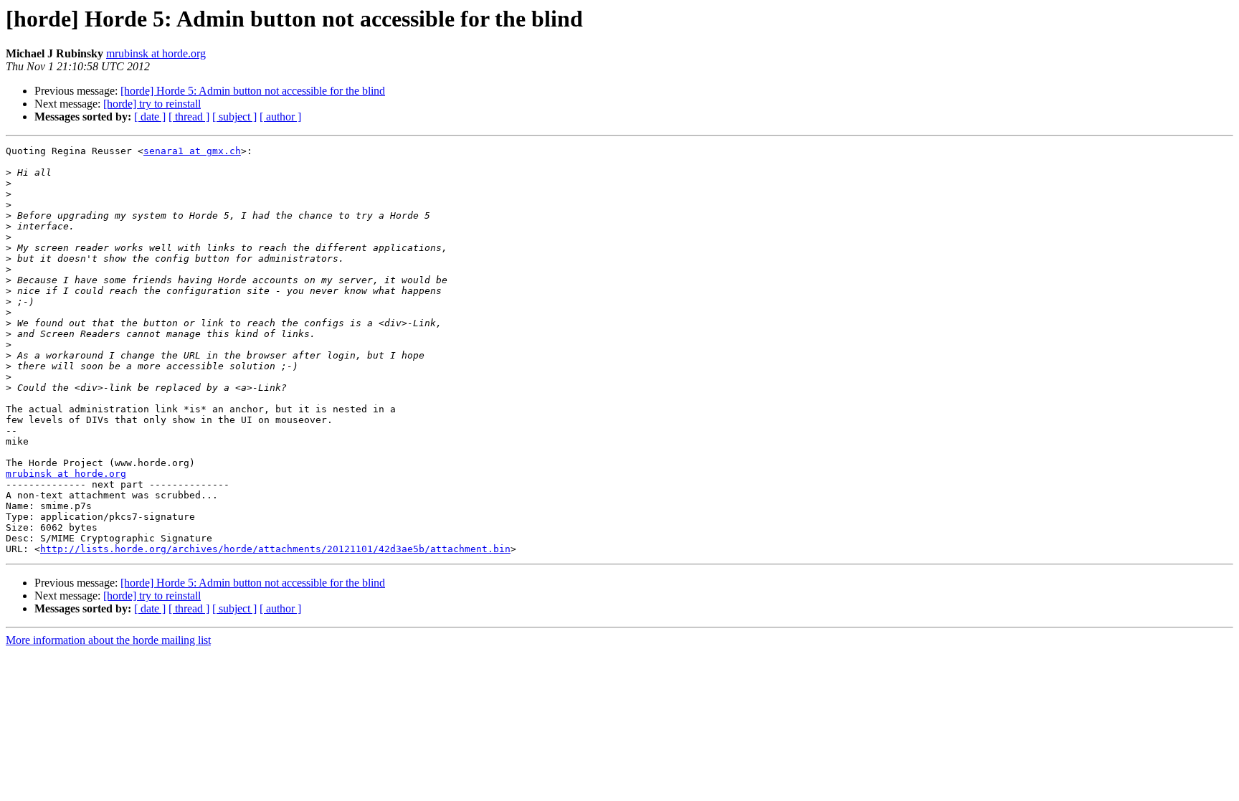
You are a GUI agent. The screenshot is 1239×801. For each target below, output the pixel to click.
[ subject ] (234, 116)
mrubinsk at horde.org (156, 53)
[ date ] (150, 116)
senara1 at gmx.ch (192, 151)
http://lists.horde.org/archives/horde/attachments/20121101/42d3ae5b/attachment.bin (275, 549)
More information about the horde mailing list (108, 640)
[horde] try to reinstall (152, 104)
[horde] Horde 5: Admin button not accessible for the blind (252, 91)
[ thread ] (188, 116)
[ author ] (280, 116)
